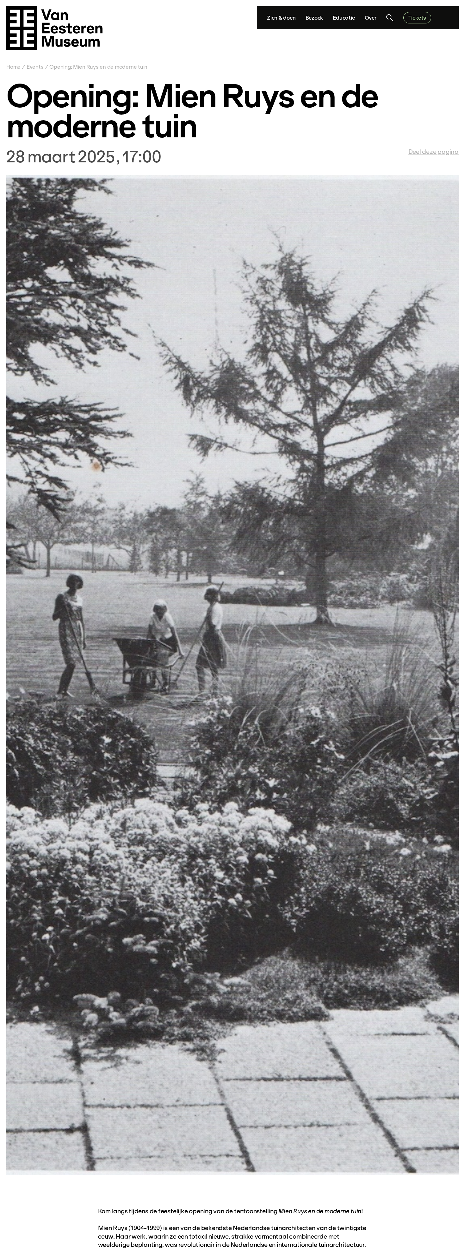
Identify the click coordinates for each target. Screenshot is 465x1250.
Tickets (417, 17)
